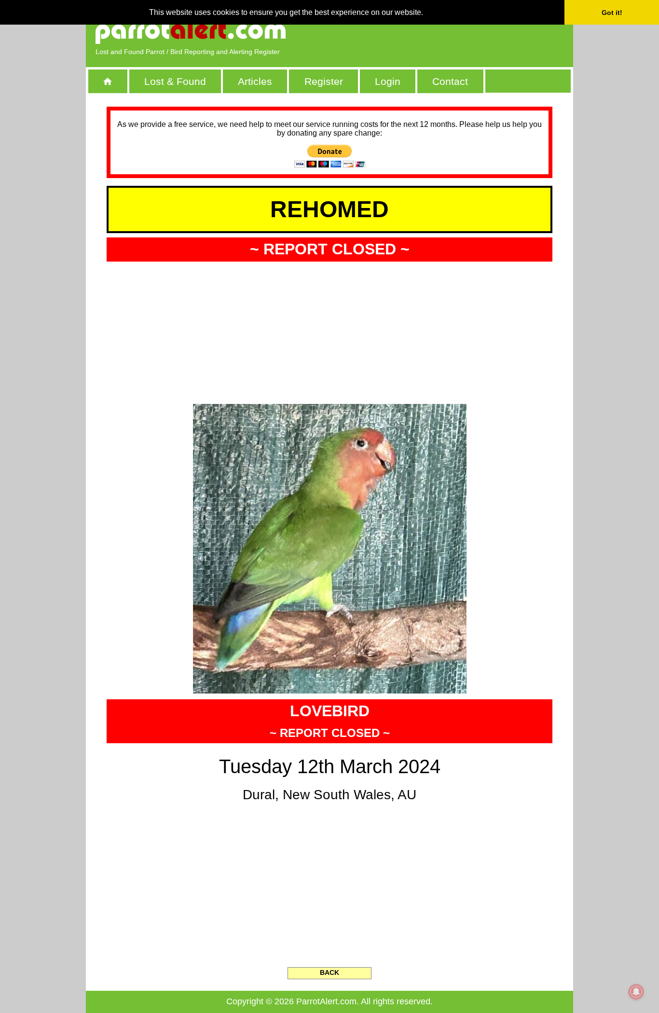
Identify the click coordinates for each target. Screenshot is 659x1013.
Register (323, 81)
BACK (329, 972)
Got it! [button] (612, 12)
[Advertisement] (452, 31)
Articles (255, 81)
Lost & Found (175, 81)
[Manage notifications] (636, 991)
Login (387, 81)
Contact (450, 81)
